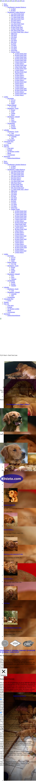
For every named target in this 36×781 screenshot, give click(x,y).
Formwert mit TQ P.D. (9, 505)
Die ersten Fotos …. (9, 578)
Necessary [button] (3, 697)
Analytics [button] (3, 738)
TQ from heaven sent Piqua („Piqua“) (18, 404)
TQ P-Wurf (7, 603)
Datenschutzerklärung (19, 696)
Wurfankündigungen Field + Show (12, 627)
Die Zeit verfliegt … (9, 529)
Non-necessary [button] (4, 711)
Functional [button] (3, 721)
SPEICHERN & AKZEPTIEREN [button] (10, 765)
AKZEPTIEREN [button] (14, 667)
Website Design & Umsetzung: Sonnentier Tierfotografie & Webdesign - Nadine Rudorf (17, 651)
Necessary (5, 699)
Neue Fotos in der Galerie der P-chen (13, 554)
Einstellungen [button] (4, 667)
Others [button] (2, 758)
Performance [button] (3, 729)
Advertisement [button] (4, 748)
